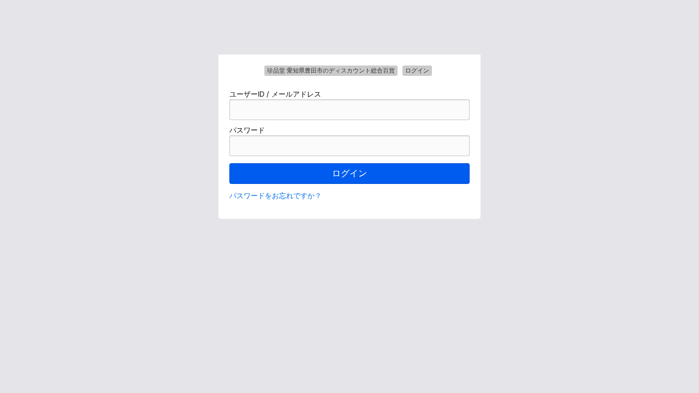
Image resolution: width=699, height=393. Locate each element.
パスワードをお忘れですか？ (275, 195)
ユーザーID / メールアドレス (275, 94)
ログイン (349, 173)
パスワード (247, 130)
